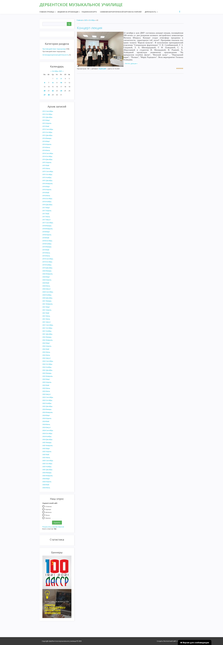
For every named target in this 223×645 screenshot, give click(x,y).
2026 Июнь (46, 488)
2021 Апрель (46, 310)
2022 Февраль (47, 340)
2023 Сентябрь (47, 397)
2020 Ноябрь (47, 295)
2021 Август (46, 322)
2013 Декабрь (47, 135)
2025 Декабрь (47, 469)
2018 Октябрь (47, 241)
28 (48, 95)
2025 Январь (47, 442)
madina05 (102, 69)
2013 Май (45, 126)
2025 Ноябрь (47, 466)
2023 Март (46, 379)
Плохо (47, 515)
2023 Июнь (46, 388)
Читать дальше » (131, 63)
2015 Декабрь (47, 180)
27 (44, 95)
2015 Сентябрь (47, 171)
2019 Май (45, 250)
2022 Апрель (46, 346)
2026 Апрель (46, 482)
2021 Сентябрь (47, 325)
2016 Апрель (46, 189)
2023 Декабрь (47, 406)
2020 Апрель (46, 280)
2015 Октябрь (47, 174)
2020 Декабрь (47, 298)
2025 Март (46, 448)
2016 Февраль (47, 183)
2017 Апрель (46, 211)
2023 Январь (47, 373)
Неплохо (48, 512)
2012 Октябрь (47, 114)
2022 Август (46, 358)
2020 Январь (47, 271)
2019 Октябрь (47, 262)
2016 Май (45, 192)
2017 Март (46, 208)
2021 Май (45, 313)
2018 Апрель (46, 235)
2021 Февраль (47, 304)
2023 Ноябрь (47, 403)
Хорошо (48, 509)
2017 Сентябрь (47, 223)
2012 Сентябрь (47, 111)
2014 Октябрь (47, 156)
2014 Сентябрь (47, 153)
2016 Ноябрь (47, 201)
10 (61, 83)
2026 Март (46, 479)
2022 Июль (46, 355)
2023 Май (45, 385)
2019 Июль (46, 256)
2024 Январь (47, 409)
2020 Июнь (46, 286)
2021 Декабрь (47, 334)
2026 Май (45, 485)
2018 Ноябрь (47, 244)
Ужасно (48, 518)
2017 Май (45, 214)
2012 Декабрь (47, 117)
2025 (85, 20)
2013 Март (46, 120)
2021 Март (46, 307)
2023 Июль (46, 391)
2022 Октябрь (47, 364)
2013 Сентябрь (47, 129)
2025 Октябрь (47, 463)
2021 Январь (47, 301)
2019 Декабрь (47, 268)
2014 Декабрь (47, 159)
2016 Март (46, 186)
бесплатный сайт (169, 641)
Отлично (48, 506)
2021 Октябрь (47, 328)
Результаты (46, 527)
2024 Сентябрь (47, 430)
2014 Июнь (46, 147)
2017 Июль (46, 217)
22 (53, 91)
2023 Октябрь (47, 400)
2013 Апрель (46, 123)
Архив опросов (58, 527)
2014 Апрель (46, 144)
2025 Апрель (46, 451)
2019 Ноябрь (47, 265)
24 (61, 91)
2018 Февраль (47, 229)
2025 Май (45, 454)
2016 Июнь (46, 195)
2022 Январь (47, 337)
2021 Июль (46, 319)
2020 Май (45, 283)
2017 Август (46, 220)
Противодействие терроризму (54, 49)
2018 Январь (47, 226)
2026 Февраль (47, 476)
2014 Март (46, 141)
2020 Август (46, 289)
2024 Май (45, 421)
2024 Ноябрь (47, 436)
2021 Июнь (46, 316)
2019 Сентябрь (47, 259)
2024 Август (46, 427)
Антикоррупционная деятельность (56, 55)
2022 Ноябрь (47, 367)
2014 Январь (47, 138)
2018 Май (45, 238)
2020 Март (46, 277)
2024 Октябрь (47, 433)
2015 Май (45, 165)
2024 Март (46, 415)
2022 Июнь (46, 352)
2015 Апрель (46, 162)
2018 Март (46, 232)
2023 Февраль (47, 376)
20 (44, 91)
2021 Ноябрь (47, 331)
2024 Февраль (47, 412)
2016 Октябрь (47, 198)
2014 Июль (46, 150)
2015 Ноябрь (47, 177)
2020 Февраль (47, 274)
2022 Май (45, 349)
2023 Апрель (46, 382)
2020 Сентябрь (47, 292)
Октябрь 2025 (57, 71)
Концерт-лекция (89, 28)
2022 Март (46, 343)
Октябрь (92, 20)
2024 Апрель (46, 418)
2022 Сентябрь (47, 361)
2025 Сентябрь (47, 460)
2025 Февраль (47, 445)
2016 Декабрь (47, 204)
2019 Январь (47, 247)
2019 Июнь (46, 253)
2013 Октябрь (47, 132)
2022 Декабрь (47, 370)
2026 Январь (47, 473)
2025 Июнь (46, 457)
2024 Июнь (46, 424)
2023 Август (46, 394)
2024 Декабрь (47, 439)
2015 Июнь (46, 168)
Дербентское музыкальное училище (81, 4)
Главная (80, 20)
